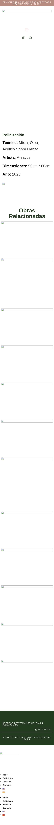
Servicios (7, 782)
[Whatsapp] (30, 38)
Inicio (5, 775)
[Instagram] (24, 38)
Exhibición (8, 778)
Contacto (7, 785)
